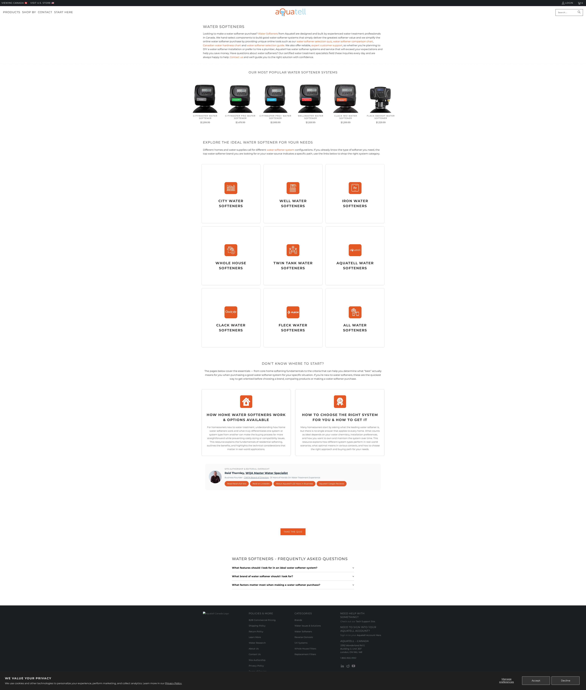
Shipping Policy (257, 625)
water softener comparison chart (353, 41)
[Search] (579, 12)
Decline (565, 680)
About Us (254, 648)
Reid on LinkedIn (261, 483)
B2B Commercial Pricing (262, 620)
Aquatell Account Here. (369, 635)
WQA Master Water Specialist (267, 473)
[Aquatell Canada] (290, 12)
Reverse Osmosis (304, 637)
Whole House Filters (305, 648)
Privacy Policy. (173, 683)
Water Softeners (268, 33)
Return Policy (256, 631)
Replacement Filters (305, 654)
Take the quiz (293, 531)
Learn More (255, 637)
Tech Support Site (365, 621)
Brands (298, 620)
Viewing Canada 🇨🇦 (14, 3)
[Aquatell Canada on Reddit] (348, 666)
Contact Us (255, 654)
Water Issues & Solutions (308, 625)
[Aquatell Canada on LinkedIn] (342, 666)
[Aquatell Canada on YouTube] (353, 666)
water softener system (280, 149)
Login (569, 3)
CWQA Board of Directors (256, 477)
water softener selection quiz (314, 41)
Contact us (236, 57)
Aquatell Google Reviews (331, 483)
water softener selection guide (265, 45)
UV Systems (301, 642)
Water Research (257, 642)
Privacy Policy (256, 665)
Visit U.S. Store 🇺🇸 (42, 3)
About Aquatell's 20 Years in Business (294, 483)
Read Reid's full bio (236, 483)
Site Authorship (257, 660)
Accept (536, 680)
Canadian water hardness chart (222, 45)
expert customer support (326, 45)
